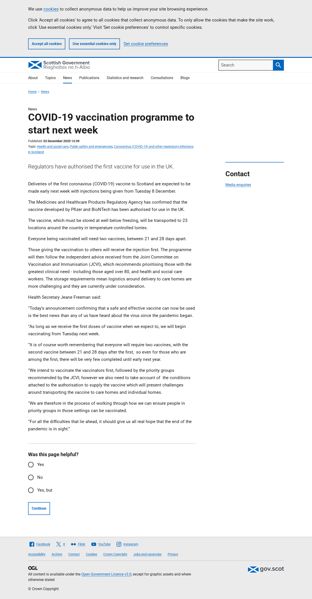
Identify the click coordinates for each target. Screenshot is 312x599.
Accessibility (36, 554)
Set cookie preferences (146, 43)
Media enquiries (238, 185)
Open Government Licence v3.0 (106, 574)
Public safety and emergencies (91, 146)
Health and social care (52, 146)
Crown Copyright (115, 554)
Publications (89, 78)
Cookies (91, 554)
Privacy (173, 554)
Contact (74, 554)
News (67, 78)
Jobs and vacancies (147, 554)
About (33, 78)
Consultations (162, 78)
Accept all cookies (47, 44)
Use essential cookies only (94, 44)
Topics (50, 78)
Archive (57, 554)
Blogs (185, 78)
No (40, 477)
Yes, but (44, 490)
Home (32, 91)
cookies (51, 9)
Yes (40, 464)
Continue (39, 508)
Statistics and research (125, 78)
